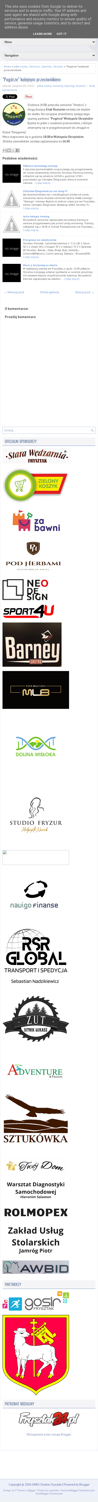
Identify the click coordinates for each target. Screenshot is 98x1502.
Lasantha (54, 1490)
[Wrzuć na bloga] (9, 150)
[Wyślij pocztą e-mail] (4, 150)
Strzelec (58, 66)
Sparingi (46, 66)
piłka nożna (20, 66)
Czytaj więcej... (44, 183)
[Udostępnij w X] (13, 150)
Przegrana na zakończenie (40, 240)
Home (7, 66)
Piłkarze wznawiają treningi (40, 165)
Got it (62, 34)
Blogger (66, 1434)
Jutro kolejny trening (36, 216)
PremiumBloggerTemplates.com (77, 1490)
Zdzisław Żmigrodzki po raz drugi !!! (45, 191)
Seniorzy (34, 66)
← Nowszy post (14, 292)
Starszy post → (84, 292)
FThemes (20, 1490)
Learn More (42, 34)
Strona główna (49, 292)
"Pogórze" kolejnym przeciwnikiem (32, 79)
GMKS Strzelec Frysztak (47, 1485)
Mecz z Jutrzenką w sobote (40, 265)
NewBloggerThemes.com (49, 1493)
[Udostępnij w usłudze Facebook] (17, 150)
